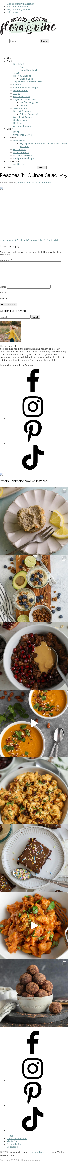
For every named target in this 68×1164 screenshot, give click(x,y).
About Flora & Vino (17, 1138)
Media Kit (12, 1141)
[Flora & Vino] (29, 35)
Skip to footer (14, 12)
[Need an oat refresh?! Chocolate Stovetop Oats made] (34, 656)
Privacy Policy (14, 1144)
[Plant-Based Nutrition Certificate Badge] (1, 474)
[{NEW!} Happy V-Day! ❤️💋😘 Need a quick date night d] (34, 925)
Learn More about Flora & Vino (16, 365)
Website (4, 298)
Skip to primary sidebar (19, 9)
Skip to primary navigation (20, 3)
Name (3, 286)
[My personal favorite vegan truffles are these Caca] (34, 993)
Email (3, 292)
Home (10, 1135)
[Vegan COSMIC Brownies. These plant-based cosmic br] (34, 858)
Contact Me (12, 1147)
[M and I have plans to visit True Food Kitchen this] (34, 790)
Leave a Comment (41, 182)
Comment (6, 260)
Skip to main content (17, 6)
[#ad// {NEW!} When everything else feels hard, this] (34, 723)
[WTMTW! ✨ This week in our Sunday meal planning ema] (34, 588)
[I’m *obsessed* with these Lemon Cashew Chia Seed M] (34, 521)
